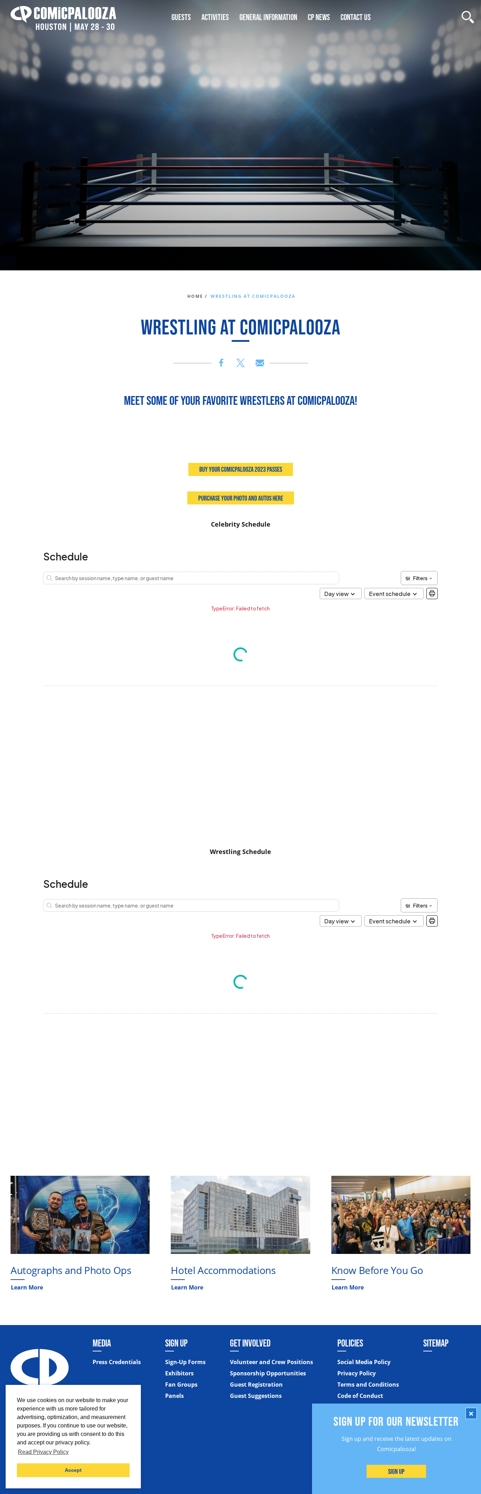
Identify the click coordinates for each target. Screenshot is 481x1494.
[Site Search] (468, 17)
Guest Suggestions (256, 1396)
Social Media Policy (364, 1362)
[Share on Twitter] (240, 363)
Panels (174, 1396)
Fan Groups (181, 1384)
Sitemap (436, 1343)
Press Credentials (117, 1362)
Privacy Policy (356, 1373)
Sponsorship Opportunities (268, 1373)
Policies (350, 1343)
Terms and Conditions (368, 1384)
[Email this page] (260, 363)
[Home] (63, 17)
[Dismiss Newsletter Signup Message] (471, 1413)
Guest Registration (256, 1384)
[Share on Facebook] (221, 363)
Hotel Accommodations (223, 1270)
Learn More (27, 1287)
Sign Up (396, 1471)
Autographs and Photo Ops (71, 1270)
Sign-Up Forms (185, 1362)
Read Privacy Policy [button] (43, 1452)
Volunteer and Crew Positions (271, 1362)
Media (102, 1343)
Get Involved (250, 1343)
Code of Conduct (360, 1396)
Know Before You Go (377, 1270)
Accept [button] (73, 1470)
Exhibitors (179, 1373)
